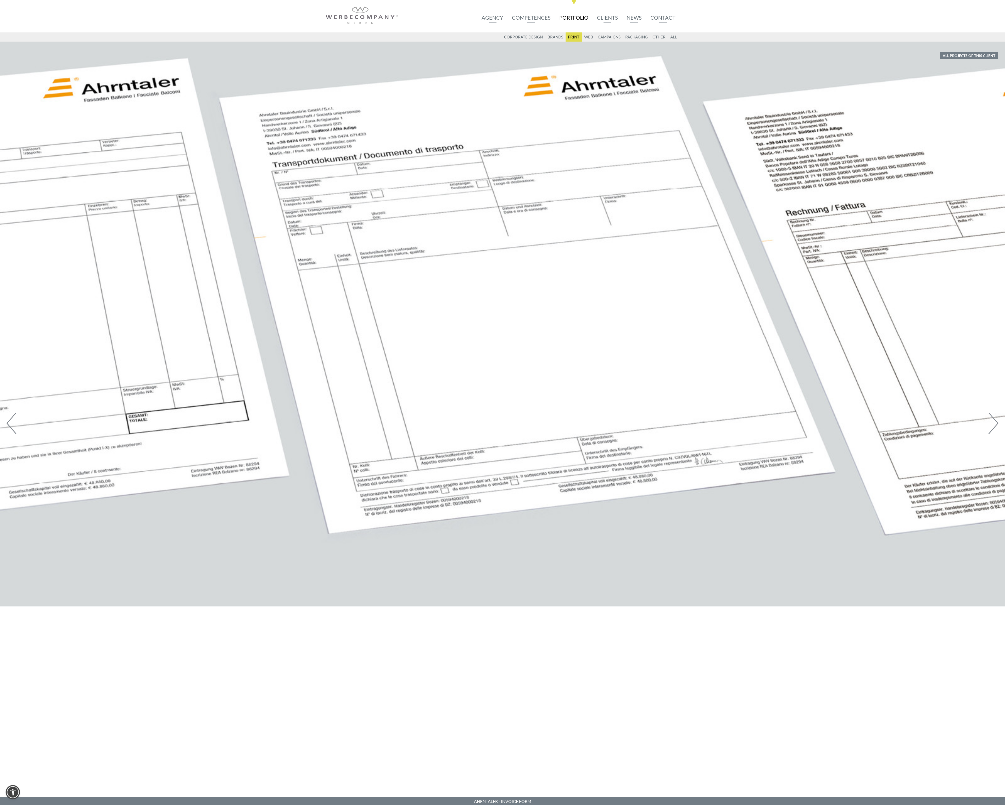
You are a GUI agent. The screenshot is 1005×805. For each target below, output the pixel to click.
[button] (13, 792)
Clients (607, 17)
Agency (492, 17)
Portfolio (573, 17)
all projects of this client (969, 55)
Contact (662, 17)
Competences (531, 17)
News (634, 17)
